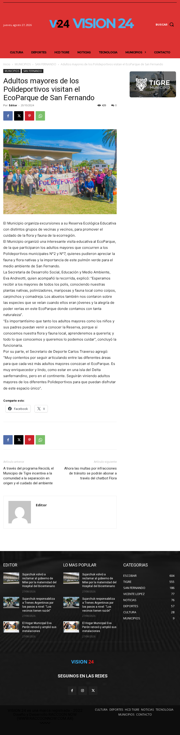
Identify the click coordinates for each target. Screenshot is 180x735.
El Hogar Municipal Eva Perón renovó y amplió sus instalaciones (39, 627)
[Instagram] (83, 691)
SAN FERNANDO (45, 64)
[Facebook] (8, 116)
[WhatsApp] (40, 116)
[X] (18, 116)
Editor (13, 105)
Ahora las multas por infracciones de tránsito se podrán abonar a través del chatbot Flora (90, 473)
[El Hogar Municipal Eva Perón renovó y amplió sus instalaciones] (11, 626)
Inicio (6, 64)
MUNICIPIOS (23, 64)
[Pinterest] (29, 116)
